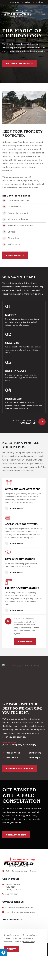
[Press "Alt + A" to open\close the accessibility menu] (3, 952)
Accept (11, 949)
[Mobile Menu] (44, 13)
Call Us (27, 2)
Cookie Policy (29, 942)
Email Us (39, 2)
